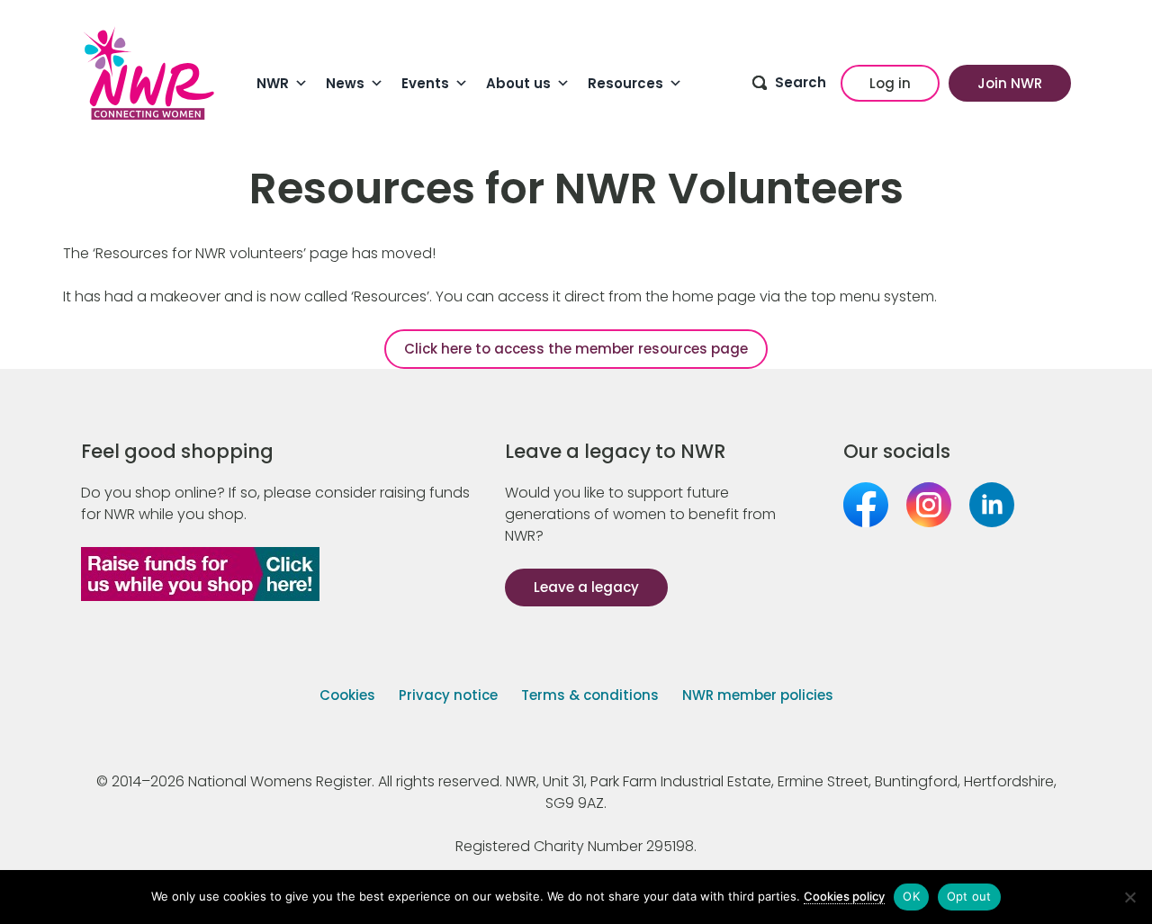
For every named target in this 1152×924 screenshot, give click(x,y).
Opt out (969, 896)
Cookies (347, 695)
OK (911, 896)
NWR (272, 83)
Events (425, 83)
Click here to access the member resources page (576, 348)
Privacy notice (448, 695)
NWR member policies (757, 695)
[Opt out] (1129, 897)
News (345, 83)
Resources (625, 83)
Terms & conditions (590, 695)
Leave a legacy (586, 587)
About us (518, 83)
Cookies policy (844, 896)
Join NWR (1009, 83)
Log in (890, 83)
